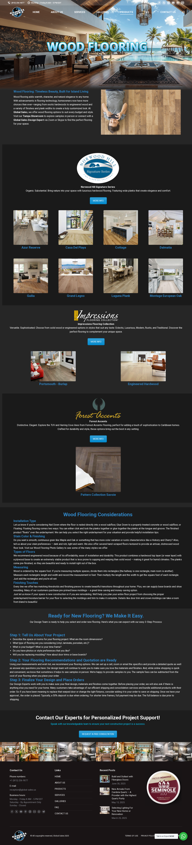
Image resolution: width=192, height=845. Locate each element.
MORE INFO (98, 201)
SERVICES (60, 795)
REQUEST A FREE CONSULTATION (98, 734)
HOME (58, 776)
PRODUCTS (60, 789)
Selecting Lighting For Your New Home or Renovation (122, 811)
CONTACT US (61, 813)
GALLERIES (60, 801)
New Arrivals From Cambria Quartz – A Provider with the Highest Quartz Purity (124, 794)
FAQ (57, 807)
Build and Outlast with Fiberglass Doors (122, 778)
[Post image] (105, 779)
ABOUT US (60, 782)
